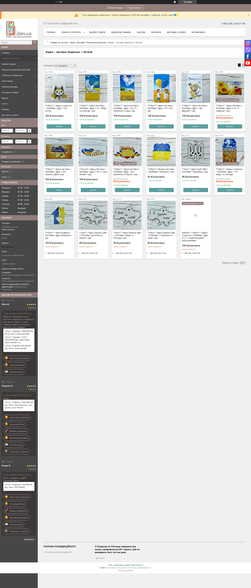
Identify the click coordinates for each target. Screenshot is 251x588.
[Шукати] (35, 42)
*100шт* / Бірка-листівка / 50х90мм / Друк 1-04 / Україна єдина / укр (58, 172)
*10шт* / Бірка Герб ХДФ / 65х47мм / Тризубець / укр (195, 170)
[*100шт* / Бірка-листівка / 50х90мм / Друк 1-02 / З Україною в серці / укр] (127, 88)
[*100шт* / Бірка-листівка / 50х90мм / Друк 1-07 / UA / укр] (161, 88)
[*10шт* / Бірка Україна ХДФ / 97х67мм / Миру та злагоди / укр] (127, 215)
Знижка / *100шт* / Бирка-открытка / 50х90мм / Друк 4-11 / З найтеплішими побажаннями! (195, 236)
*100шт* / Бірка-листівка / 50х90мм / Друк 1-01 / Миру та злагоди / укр (92, 108)
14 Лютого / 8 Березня (12, 75)
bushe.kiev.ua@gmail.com (13, 255)
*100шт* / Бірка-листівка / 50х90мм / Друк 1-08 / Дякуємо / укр (195, 108)
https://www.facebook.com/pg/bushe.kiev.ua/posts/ (19, 281)
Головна (5, 52)
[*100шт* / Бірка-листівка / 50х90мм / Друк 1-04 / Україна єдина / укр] (59, 151)
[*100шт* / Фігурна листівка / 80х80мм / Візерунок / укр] (161, 151)
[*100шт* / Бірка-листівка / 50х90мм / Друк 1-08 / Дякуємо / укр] (195, 88)
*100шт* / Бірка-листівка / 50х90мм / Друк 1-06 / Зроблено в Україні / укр (126, 172)
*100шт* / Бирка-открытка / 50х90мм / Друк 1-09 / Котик (58, 108)
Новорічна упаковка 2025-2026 (16, 69)
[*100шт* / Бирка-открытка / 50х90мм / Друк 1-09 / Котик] (59, 88)
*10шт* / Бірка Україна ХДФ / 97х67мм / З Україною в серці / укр (161, 235)
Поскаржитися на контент (117, 568)
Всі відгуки (29, 539)
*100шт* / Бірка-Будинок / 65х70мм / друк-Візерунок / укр (58, 235)
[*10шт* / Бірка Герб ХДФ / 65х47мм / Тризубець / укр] (195, 151)
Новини (5, 109)
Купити (59, 126)
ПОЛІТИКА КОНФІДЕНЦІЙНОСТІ (58, 552)
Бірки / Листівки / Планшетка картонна (88, 42)
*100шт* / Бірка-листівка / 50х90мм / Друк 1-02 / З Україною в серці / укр (126, 108)
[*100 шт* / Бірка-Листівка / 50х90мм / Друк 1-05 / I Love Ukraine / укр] (93, 151)
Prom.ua (139, 565)
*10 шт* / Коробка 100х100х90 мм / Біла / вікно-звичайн (18, 347)
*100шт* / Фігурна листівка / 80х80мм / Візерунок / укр (161, 170)
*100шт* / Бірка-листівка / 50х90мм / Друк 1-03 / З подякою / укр (229, 108)
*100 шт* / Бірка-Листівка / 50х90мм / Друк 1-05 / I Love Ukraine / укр (93, 172)
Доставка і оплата (10, 115)
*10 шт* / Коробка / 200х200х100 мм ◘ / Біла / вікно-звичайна (19, 332)
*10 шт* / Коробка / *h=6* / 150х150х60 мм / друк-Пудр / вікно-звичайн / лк (17, 340)
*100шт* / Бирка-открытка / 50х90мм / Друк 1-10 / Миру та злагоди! (229, 172)
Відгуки (5, 98)
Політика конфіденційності (140, 568)
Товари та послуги (10, 58)
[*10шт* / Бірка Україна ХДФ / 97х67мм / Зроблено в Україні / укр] (93, 215)
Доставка (100, 558)
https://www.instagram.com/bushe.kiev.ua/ (19, 275)
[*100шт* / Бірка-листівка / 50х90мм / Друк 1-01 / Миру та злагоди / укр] (93, 88)
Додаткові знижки (121, 32)
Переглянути (134, 8)
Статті (5, 103)
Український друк (10, 86)
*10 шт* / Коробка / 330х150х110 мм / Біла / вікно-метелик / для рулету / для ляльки (19, 405)
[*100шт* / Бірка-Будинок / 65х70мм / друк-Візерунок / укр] (59, 215)
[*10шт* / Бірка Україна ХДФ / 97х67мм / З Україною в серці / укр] (161, 215)
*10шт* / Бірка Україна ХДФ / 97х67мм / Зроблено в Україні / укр (93, 235)
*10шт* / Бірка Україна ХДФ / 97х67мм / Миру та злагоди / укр (127, 235)
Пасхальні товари (10, 92)
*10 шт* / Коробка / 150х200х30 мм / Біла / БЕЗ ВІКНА (18, 486)
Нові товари (7, 81)
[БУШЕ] (19, 28)
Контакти (156, 32)
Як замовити (198, 32)
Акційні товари (9, 64)
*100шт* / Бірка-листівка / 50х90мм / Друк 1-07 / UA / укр (160, 108)
